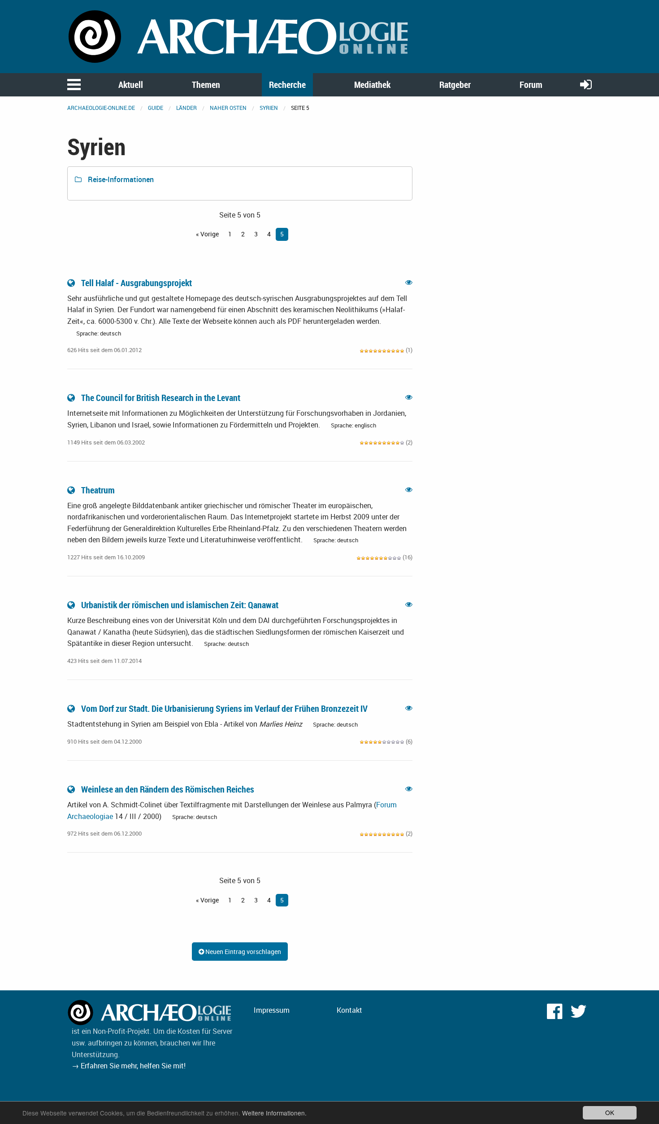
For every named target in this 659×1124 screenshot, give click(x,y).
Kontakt (349, 1010)
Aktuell (130, 84)
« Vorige (207, 234)
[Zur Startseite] (239, 36)
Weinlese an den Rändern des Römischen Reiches (167, 789)
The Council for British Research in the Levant (160, 398)
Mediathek (372, 84)
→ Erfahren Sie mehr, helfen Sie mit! (129, 1066)
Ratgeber (455, 84)
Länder (186, 107)
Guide (155, 107)
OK (609, 1112)
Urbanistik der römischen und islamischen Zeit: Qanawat (179, 605)
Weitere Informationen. (274, 1112)
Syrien (269, 107)
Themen (206, 84)
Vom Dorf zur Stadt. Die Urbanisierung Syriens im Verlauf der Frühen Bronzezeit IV (224, 708)
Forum (531, 84)
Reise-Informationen (120, 179)
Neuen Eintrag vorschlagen (242, 951)
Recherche (287, 84)
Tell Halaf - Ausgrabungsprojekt (136, 283)
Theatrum (98, 490)
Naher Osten (228, 107)
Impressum (272, 1010)
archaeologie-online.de (101, 107)
